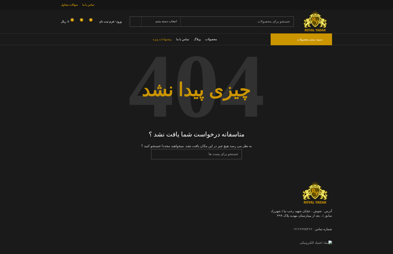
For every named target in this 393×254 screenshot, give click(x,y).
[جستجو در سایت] (135, 21)
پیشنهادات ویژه (162, 39)
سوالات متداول (69, 4)
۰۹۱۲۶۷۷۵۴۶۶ (302, 229)
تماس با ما (88, 4)
